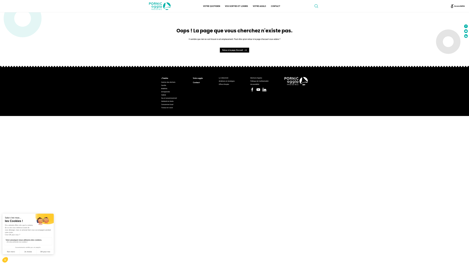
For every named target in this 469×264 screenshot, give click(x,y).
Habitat (163, 95)
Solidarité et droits (167, 101)
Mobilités (164, 88)
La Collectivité (223, 78)
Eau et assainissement (169, 98)
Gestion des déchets (168, 82)
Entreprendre (165, 92)
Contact (275, 6)
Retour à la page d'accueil (232, 50)
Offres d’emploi (224, 84)
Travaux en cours (167, 108)
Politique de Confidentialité (259, 81)
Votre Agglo (259, 6)
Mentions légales (256, 78)
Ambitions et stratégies (227, 81)
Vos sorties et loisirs (236, 6)
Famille (163, 85)
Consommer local (167, 104)
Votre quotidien (211, 6)
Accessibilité (254, 84)
